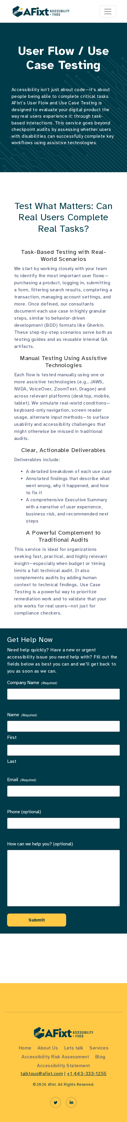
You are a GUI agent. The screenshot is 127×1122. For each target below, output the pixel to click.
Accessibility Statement (63, 1066)
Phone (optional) (24, 812)
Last (11, 761)
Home (25, 1048)
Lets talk (74, 1048)
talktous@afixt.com (41, 1074)
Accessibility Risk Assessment (55, 1057)
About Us (48, 1048)
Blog (100, 1057)
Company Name (32, 683)
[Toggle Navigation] (108, 11)
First (12, 737)
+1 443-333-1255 (86, 1074)
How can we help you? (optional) (40, 844)
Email (21, 780)
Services (98, 1048)
